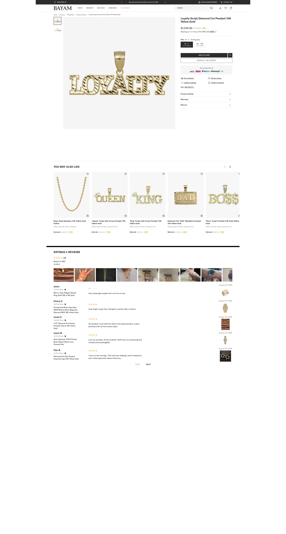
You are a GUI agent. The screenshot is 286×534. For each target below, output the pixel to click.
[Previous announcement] (121, 2)
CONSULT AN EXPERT (206, 60)
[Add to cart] (87, 215)
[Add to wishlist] (230, 55)
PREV (137, 364)
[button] (206, 70)
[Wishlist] (225, 8)
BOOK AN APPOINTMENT (209, 2)
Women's (62, 14)
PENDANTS (70, 14)
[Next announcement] (165, 2)
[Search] (211, 8)
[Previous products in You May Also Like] (225, 167)
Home (55, 14)
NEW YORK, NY (61, 2)
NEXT (148, 364)
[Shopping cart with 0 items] (231, 8)
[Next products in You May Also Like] (230, 167)
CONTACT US (227, 2)
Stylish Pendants (81, 14)
